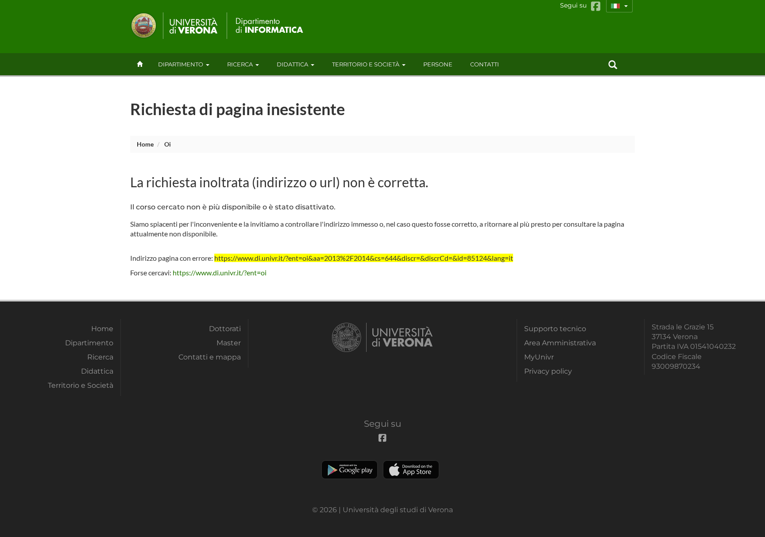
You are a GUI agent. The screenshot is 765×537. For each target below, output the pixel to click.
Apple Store (411, 470)
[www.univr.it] (174, 25)
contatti (484, 64)
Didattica (292, 64)
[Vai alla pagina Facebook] (595, 6)
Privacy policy (548, 371)
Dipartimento (180, 64)
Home (145, 144)
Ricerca (240, 64)
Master (228, 343)
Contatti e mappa (209, 357)
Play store (349, 470)
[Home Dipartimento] (267, 25)
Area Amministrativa (560, 343)
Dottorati (225, 329)
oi (167, 144)
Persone (437, 64)
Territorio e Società (365, 64)
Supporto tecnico (555, 329)
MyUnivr (539, 357)
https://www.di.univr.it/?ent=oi (220, 272)
